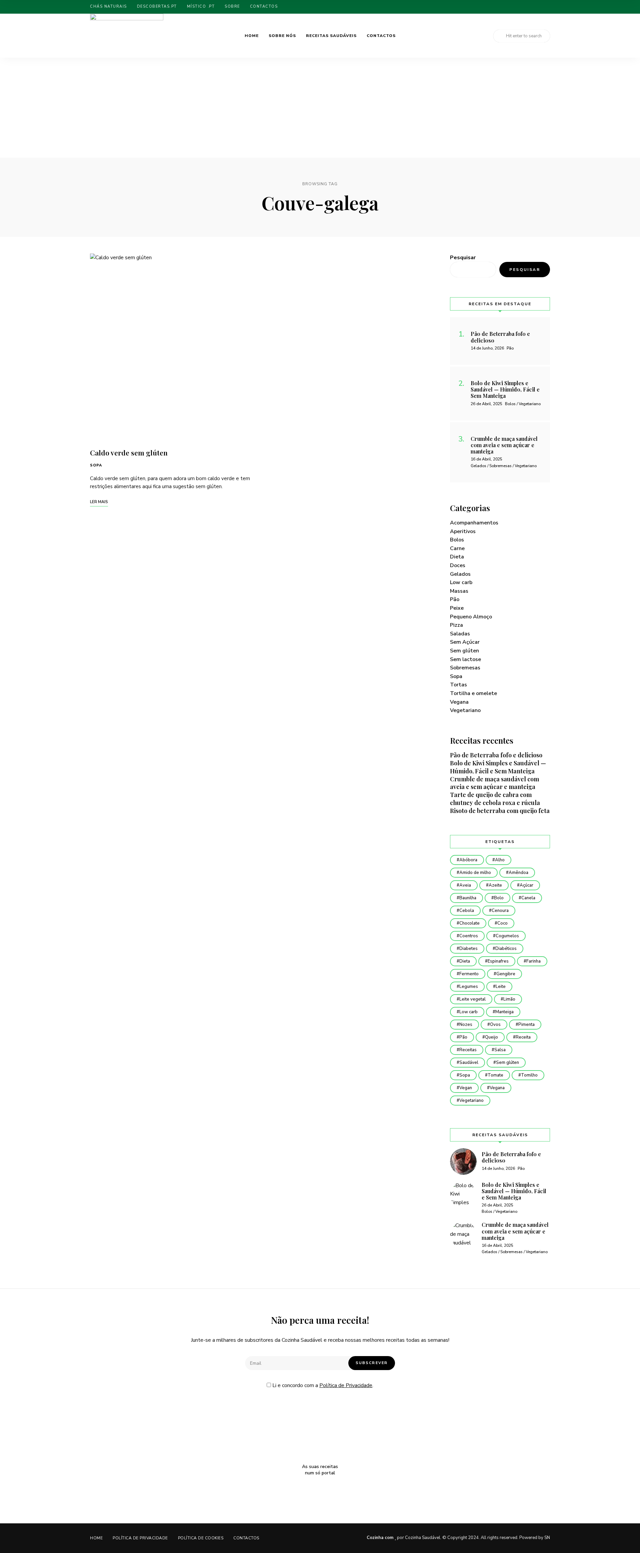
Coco (502, 923)
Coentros (468, 936)
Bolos (457, 539)
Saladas (460, 633)
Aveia (465, 885)
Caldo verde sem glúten (129, 452)
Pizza (456, 625)
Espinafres (498, 961)
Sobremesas (465, 667)
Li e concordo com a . (322, 1385)
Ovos (495, 1025)
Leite (501, 987)
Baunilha (467, 898)
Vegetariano (465, 710)
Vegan (465, 1088)
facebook (537, 6)
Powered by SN (534, 1538)
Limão (509, 999)
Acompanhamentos (474, 522)
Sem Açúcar (465, 642)
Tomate (495, 1075)
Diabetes (468, 949)
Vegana (459, 702)
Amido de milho (475, 873)
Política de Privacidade (345, 1385)
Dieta (457, 556)
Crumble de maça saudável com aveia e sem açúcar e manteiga (494, 783)
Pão (454, 599)
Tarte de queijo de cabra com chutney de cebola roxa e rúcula (495, 799)
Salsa (500, 1050)
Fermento (469, 974)
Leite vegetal (472, 999)
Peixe (457, 608)
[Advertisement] (320, 107)
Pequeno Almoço (471, 616)
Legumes (468, 987)
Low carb (461, 582)
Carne (457, 548)
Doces (457, 565)
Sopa (96, 465)
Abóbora (468, 860)
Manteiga (504, 1012)
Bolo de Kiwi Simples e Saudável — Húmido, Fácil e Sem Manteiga (498, 767)
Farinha (533, 961)
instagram (548, 6)
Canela (528, 898)
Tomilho (529, 1075)
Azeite (495, 885)
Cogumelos (507, 936)
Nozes (465, 1025)
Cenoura (500, 911)
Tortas (458, 684)
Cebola (466, 911)
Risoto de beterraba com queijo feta (500, 811)
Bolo (499, 898)
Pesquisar (463, 257)
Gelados (460, 574)
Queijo (491, 1037)
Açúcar (526, 885)
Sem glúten (464, 650)
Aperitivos (463, 531)
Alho (500, 860)
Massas (459, 591)
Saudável (468, 1063)
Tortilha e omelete (473, 693)
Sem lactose (465, 659)
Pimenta (526, 1025)
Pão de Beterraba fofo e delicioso (496, 755)
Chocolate (469, 923)
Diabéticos (506, 949)
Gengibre (505, 974)
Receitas (468, 1050)
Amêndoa (518, 873)
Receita (523, 1037)
